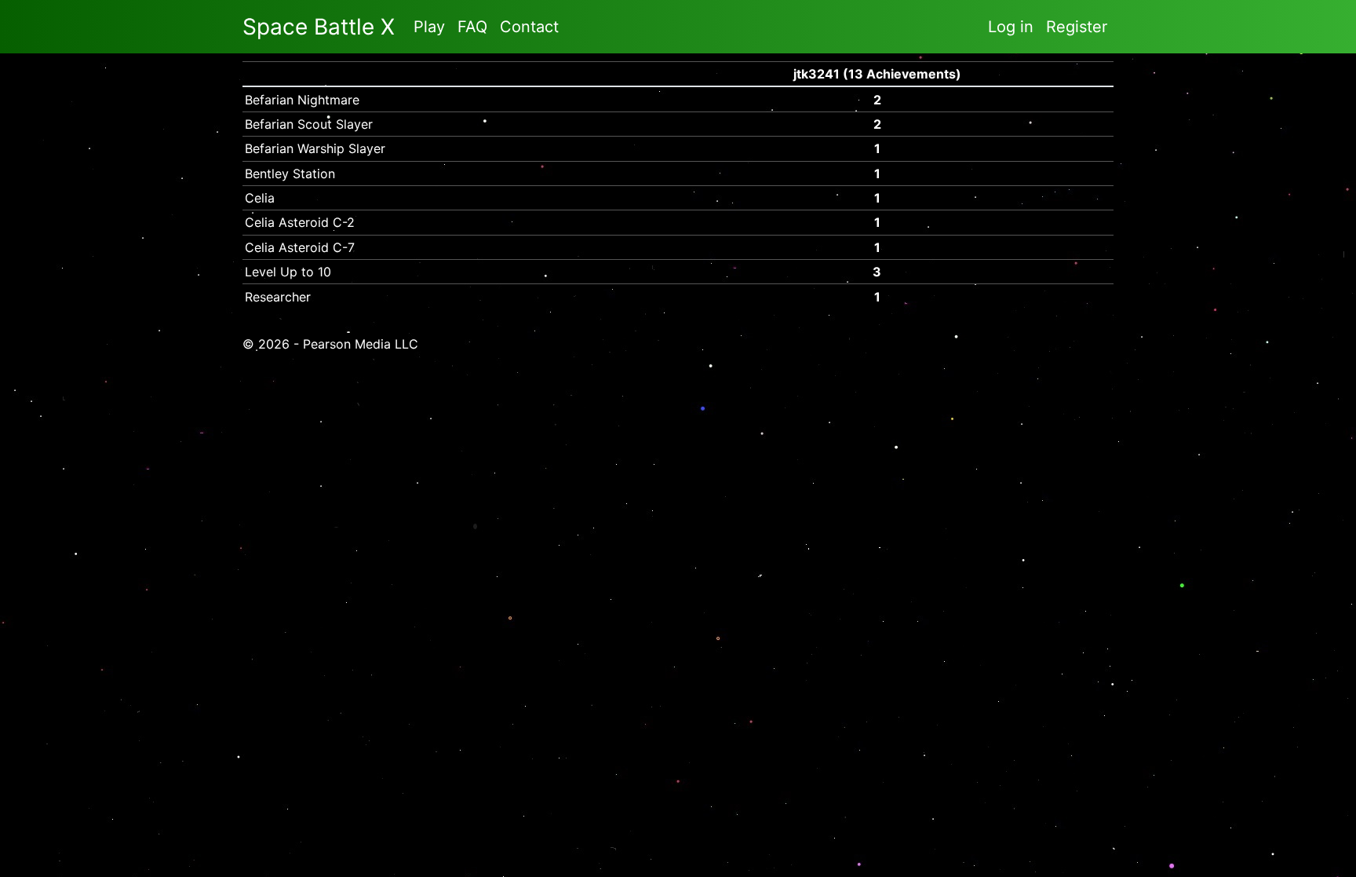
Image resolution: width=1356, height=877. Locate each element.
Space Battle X (318, 26)
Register (1076, 26)
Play (429, 26)
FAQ (472, 26)
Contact (529, 26)
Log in (1010, 26)
